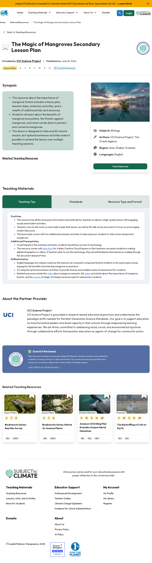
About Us (59, 524)
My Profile (108, 493)
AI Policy (59, 534)
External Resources (19, 22)
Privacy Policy (62, 529)
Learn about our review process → (44, 367)
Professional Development (68, 493)
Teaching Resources (16, 493)
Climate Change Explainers (68, 503)
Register (107, 503)
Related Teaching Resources (20, 158)
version (37, 277)
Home (2, 22)
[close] (148, 3)
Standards (75, 201)
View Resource (120, 166)
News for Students (15, 503)
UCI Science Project (29, 61)
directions (48, 248)
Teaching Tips (26, 201)
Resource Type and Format (125, 201)
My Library (108, 498)
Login (129, 13)
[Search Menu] (120, 13)
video (50, 273)
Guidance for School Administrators (73, 508)
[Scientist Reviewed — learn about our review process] (143, 48)
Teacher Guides (63, 498)
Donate (11, 518)
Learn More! (125, 3)
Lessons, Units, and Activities (20, 498)
